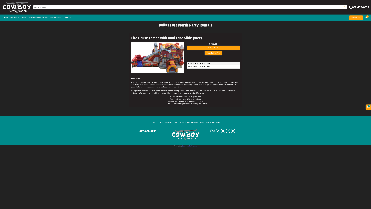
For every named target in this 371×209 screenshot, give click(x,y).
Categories (168, 122)
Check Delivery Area (213, 53)
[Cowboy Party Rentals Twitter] (218, 131)
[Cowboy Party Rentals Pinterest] (233, 131)
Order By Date (356, 17)
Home (6, 17)
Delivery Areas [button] (55, 17)
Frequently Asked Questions (38, 17)
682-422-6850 (147, 131)
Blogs (175, 122)
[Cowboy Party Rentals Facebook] (212, 131)
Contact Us (67, 17)
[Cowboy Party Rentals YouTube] (223, 131)
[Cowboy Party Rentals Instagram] (228, 131)
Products (160, 122)
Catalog (23, 17)
